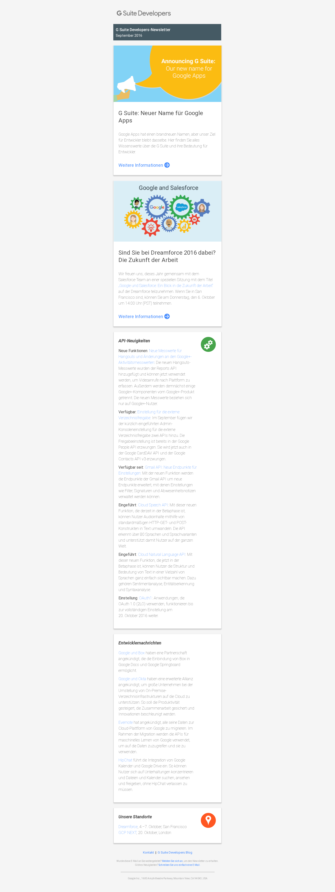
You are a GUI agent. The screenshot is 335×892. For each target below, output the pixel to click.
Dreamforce (128, 826)
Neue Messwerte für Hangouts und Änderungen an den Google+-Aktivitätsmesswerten (155, 356)
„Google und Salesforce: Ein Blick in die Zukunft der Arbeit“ (165, 285)
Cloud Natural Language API (161, 554)
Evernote (125, 722)
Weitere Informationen (140, 165)
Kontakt (148, 852)
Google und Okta (132, 679)
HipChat (125, 760)
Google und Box (131, 653)
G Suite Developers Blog (175, 852)
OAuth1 (145, 598)
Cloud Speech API (153, 505)
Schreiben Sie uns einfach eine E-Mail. (179, 865)
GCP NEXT (127, 832)
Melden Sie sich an (172, 861)
